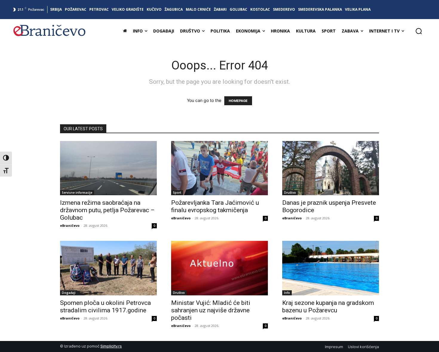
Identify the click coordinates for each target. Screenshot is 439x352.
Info (287, 293)
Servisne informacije (77, 192)
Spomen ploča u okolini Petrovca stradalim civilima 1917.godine (105, 306)
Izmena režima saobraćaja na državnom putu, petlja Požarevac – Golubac (107, 210)
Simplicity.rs (111, 346)
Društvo (290, 192)
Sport (177, 192)
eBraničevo (69, 225)
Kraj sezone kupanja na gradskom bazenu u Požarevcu (328, 306)
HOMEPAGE (238, 101)
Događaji (69, 293)
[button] (418, 31)
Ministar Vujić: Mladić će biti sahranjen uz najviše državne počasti (210, 310)
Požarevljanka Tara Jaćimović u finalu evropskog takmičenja (215, 206)
